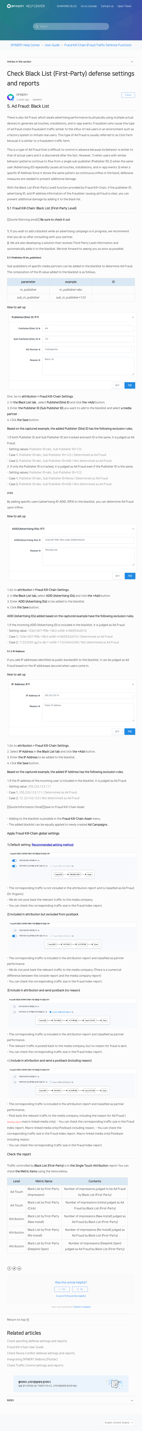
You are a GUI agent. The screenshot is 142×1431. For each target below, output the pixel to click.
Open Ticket (124, 6)
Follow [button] (128, 95)
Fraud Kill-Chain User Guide (25, 1347)
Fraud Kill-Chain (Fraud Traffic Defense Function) (97, 45)
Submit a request (82, 1307)
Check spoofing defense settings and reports (37, 1341)
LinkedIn (19, 1268)
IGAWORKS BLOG (67, 6)
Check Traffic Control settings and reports (35, 1365)
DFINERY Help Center (25, 45)
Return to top (16, 1319)
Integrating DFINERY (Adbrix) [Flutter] (32, 1359)
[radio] (62, 1289)
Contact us (107, 6)
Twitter (14, 1268)
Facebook (9, 1268)
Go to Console (89, 6)
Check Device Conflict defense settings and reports (41, 1353)
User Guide (52, 45)
